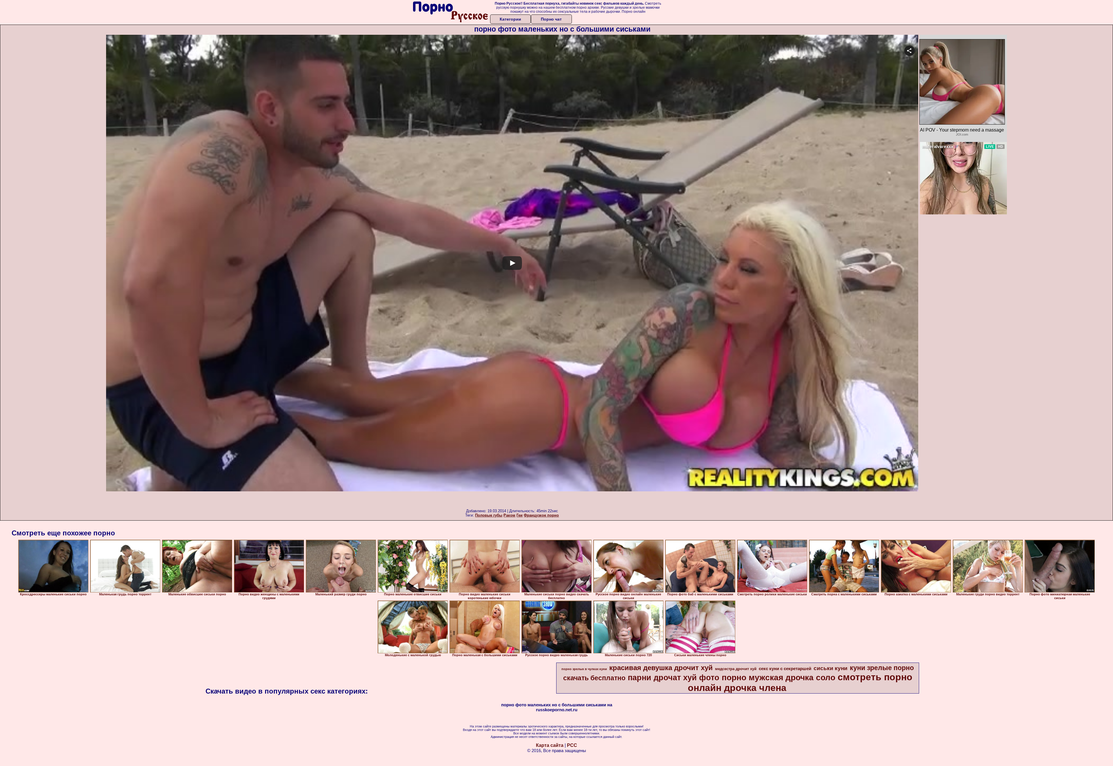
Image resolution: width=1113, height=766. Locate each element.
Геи (520, 515)
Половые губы (488, 515)
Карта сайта (549, 745)
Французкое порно (541, 515)
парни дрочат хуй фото (673, 677)
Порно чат (551, 19)
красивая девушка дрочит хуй (661, 668)
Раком (509, 515)
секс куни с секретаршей (785, 668)
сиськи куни (831, 668)
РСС (572, 745)
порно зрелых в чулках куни (584, 669)
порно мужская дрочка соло (778, 677)
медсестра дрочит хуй (735, 669)
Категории (510, 19)
